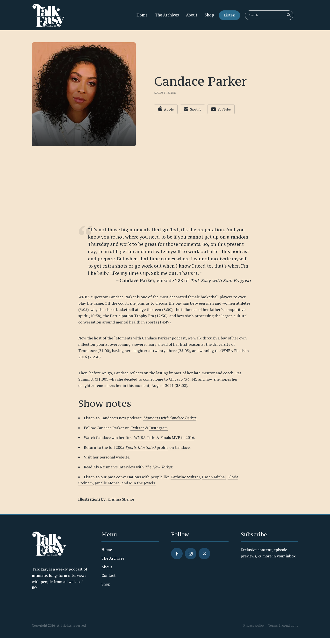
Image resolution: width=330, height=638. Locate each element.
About (191, 15)
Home (142, 15)
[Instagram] (190, 553)
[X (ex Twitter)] (204, 553)
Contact (108, 575)
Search (288, 15)
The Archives (167, 15)
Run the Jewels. (142, 483)
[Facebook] (177, 553)
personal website (114, 457)
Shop (209, 15)
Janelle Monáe (107, 483)
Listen (229, 15)
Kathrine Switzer (185, 477)
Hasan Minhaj (214, 477)
